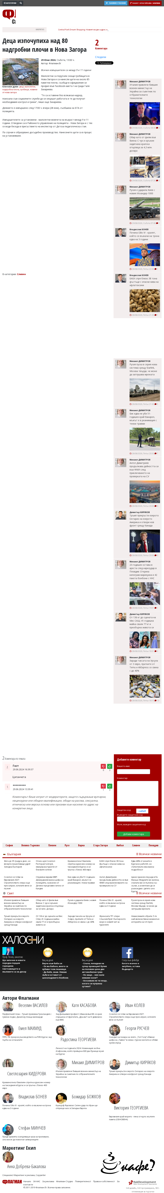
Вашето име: (123, 766)
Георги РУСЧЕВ (137, 1028)
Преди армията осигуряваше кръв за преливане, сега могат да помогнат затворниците (25, 1138)
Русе (67, 845)
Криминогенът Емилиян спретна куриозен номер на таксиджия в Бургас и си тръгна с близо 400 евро (81, 865)
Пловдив (153, 845)
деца (21, 86)
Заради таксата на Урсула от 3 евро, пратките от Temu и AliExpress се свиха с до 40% (144, 665)
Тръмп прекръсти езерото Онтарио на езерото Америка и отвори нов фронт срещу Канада (144, 520)
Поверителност (83, 1181)
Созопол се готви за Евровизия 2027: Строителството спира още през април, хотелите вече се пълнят (18, 883)
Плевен (52, 845)
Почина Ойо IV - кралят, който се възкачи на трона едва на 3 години (144, 236)
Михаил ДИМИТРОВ (88, 1062)
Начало (27, 1181)
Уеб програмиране (145, 1188)
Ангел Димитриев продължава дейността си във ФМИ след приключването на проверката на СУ (144, 469)
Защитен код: (124, 810)
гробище (24, 89)
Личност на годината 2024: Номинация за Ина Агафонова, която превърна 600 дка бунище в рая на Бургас (80, 1051)
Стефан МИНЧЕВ (31, 1127)
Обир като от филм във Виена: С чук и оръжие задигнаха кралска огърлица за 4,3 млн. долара (143, 144)
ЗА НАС (36, 1181)
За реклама (48, 1181)
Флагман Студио (64, 1181)
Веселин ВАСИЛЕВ (32, 1005)
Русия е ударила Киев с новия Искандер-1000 (142, 191)
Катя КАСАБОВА (84, 1005)
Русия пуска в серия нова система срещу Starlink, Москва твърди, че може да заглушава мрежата (143, 369)
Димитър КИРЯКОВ (140, 1062)
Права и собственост (104, 1181)
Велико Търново (30, 845)
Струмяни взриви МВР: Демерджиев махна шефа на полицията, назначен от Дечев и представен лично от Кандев (50, 883)
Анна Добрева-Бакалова (26, 1166)
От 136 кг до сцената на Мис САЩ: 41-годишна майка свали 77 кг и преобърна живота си (143, 622)
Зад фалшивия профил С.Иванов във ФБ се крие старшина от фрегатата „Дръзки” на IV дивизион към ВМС (79, 1017)
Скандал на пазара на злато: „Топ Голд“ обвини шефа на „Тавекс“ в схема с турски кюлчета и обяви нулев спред (133, 1040)
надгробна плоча (10, 89)
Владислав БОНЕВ (32, 1096)
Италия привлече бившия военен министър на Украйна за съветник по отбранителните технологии (144, 91)
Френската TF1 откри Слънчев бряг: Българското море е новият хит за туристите (112, 920)
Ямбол (120, 845)
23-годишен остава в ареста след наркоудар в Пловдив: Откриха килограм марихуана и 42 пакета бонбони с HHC (143, 571)
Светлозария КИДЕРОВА (26, 1073)
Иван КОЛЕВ (135, 1005)
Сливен (136, 845)
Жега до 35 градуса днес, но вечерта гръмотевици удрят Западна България (17, 864)
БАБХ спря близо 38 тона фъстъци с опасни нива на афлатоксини (144, 282)
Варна (81, 845)
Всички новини (150, 854)
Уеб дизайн (131, 1188)
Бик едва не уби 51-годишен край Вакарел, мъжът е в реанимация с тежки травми (143, 418)
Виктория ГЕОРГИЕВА (131, 1107)
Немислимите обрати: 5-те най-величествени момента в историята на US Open (145, 919)
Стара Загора (100, 845)
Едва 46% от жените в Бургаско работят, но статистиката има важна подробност (142, 865)
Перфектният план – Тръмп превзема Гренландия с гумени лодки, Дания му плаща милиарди (26, 1015)
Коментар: (122, 778)
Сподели (100, 57)
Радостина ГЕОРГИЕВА (78, 1039)
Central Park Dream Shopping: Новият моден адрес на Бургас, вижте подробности (96, 29)
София (9, 845)
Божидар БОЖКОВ (86, 1096)
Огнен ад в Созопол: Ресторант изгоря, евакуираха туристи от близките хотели (46, 865)
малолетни (30, 86)
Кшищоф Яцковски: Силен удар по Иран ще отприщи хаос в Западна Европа (77, 1107)
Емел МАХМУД (29, 1028)
